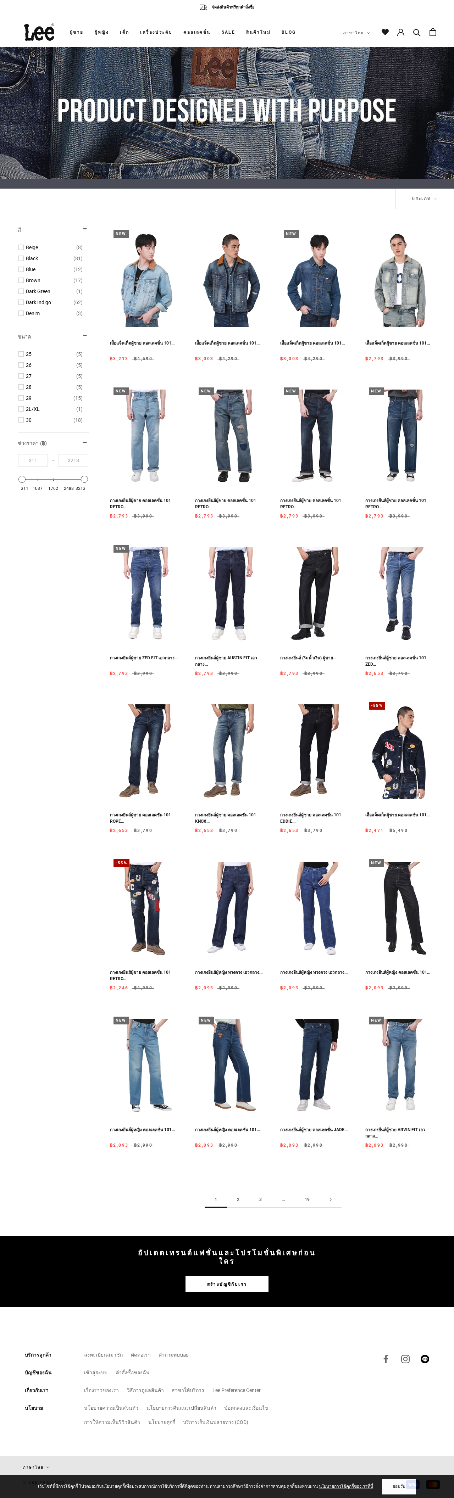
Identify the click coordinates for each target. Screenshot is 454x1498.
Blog (289, 32)
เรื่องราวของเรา (101, 1390)
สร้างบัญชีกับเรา (227, 1284)
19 (307, 1199)
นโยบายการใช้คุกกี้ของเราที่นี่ (346, 1486)
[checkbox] (54, 247)
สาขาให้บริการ (188, 1390)
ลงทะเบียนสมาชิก (103, 1355)
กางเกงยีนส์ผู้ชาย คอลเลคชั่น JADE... (314, 1129)
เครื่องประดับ (156, 32)
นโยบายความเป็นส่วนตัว (111, 1408)
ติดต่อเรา (141, 1355)
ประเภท (422, 198)
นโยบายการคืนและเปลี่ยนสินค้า (181, 1408)
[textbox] (33, 460)
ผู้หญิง (102, 32)
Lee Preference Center (236, 1390)
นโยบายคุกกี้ (161, 1422)
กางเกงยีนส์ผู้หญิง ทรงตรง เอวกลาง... (228, 972)
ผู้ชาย (77, 32)
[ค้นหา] (417, 32)
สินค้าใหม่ (258, 32)
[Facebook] (386, 1359)
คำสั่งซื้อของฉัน (133, 1372)
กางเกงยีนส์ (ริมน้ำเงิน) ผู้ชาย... (308, 657)
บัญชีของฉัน (38, 1372)
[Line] (425, 1359)
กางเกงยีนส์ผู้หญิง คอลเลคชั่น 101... (397, 972)
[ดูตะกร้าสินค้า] (433, 32)
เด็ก (124, 32)
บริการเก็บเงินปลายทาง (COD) (215, 1422)
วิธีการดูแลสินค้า (145, 1390)
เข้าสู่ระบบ (95, 1372)
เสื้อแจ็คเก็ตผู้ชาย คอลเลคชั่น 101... (142, 343)
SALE (229, 32)
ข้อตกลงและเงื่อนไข (246, 1408)
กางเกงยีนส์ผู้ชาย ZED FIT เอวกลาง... (144, 657)
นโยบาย (34, 1408)
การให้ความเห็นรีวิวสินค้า (112, 1422)
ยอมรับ (399, 1486)
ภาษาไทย (353, 33)
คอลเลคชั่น (196, 32)
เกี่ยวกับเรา (37, 1390)
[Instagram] (405, 1359)
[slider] (22, 479)
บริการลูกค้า (38, 1355)
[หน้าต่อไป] (331, 1200)
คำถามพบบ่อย (174, 1355)
